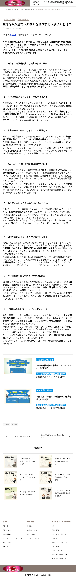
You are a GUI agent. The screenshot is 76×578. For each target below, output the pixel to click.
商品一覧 (5, 526)
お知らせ (5, 546)
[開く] (72, 3)
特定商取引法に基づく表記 (59, 558)
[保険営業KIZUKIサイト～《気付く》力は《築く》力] (15, 3)
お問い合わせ (31, 534)
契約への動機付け (23, 19)
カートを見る (55, 546)
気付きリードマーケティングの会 (12, 538)
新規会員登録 (55, 530)
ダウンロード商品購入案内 (59, 554)
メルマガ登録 (7, 542)
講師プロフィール (32, 530)
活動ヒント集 (7, 530)
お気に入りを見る (57, 550)
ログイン (54, 526)
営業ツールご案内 (9, 19)
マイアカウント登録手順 (59, 534)
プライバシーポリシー (33, 538)
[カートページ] (66, 3)
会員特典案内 (7, 534)
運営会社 (29, 526)
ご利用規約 (55, 538)
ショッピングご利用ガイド (59, 542)
